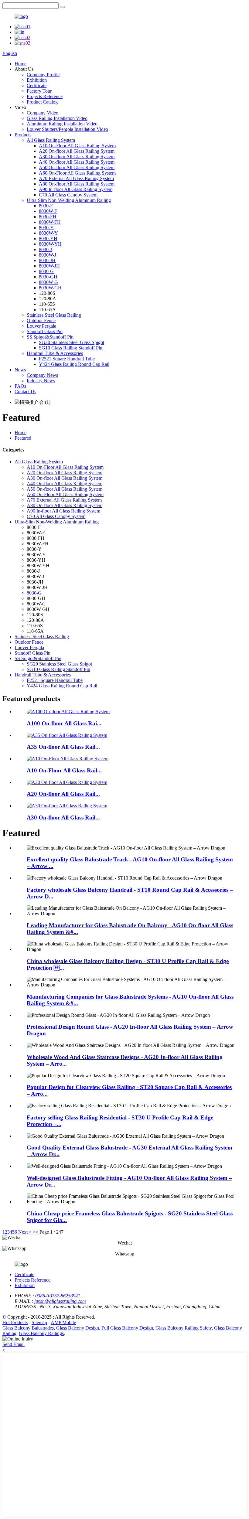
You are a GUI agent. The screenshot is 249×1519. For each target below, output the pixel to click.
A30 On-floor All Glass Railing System (76, 156)
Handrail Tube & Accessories (55, 353)
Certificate (36, 85)
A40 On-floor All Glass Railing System (76, 162)
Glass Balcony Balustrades (28, 1327)
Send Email (13, 1344)
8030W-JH (49, 265)
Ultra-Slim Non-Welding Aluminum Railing (69, 200)
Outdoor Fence (41, 320)
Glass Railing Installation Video (57, 118)
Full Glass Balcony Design (127, 1327)
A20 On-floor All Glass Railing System (76, 151)
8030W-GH (50, 287)
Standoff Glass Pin (45, 331)
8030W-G (48, 282)
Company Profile (43, 74)
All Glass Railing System (51, 140)
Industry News (41, 380)
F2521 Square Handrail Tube (67, 358)
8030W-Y (48, 233)
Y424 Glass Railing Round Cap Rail (74, 364)
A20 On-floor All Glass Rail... (63, 794)
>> (35, 1232)
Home (20, 63)
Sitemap (39, 1322)
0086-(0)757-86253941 (57, 1295)
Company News (42, 375)
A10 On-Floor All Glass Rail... (64, 770)
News (20, 369)
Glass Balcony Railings (41, 1333)
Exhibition (37, 80)
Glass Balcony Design (77, 1327)
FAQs (20, 386)
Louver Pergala (41, 326)
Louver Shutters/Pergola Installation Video (67, 129)
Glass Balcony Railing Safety (183, 1327)
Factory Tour (39, 91)
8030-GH (48, 276)
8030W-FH (50, 222)
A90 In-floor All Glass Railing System (75, 189)
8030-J (45, 249)
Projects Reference (45, 96)
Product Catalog (42, 101)
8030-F (46, 205)
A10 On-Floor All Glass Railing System (77, 145)
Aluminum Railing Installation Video (62, 123)
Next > (25, 1232)
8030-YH (48, 238)
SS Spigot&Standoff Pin (50, 336)
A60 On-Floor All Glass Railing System (77, 172)
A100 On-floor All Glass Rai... (64, 723)
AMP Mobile (63, 1322)
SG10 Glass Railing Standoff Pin (70, 347)
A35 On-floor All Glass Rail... (63, 747)
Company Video (42, 112)
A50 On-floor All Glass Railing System (76, 167)
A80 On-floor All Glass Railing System (76, 183)
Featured (23, 438)
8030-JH (47, 260)
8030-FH (47, 216)
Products (23, 134)
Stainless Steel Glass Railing (54, 315)
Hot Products (15, 1322)
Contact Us (25, 391)
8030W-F (48, 211)
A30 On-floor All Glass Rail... (63, 817)
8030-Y (46, 227)
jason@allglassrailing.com (60, 1301)
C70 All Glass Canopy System (68, 194)
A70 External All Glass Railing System (76, 178)
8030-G (46, 271)
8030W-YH (50, 244)
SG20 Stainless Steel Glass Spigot (71, 342)
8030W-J (47, 254)
